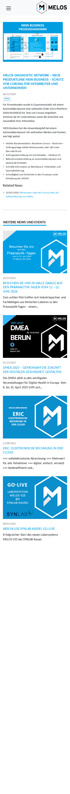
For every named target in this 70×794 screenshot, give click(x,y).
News (7, 98)
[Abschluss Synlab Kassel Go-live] (35, 497)
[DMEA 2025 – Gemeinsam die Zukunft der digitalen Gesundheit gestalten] (35, 336)
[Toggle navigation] (8, 8)
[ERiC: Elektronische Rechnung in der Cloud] (35, 417)
